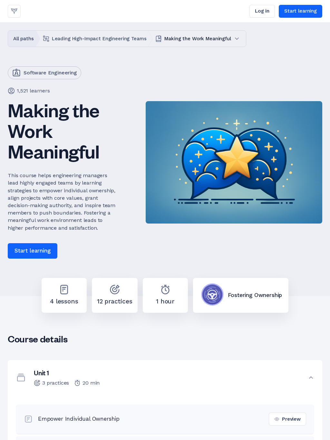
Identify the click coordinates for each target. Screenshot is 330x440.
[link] (14, 11)
